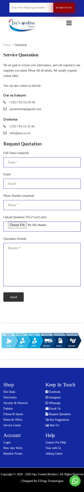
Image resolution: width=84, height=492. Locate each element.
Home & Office (12, 419)
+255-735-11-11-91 (22, 126)
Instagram (54, 397)
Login (7, 442)
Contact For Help (55, 442)
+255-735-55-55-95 (22, 102)
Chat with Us (53, 448)
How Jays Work (12, 448)
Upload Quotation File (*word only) (25, 217)
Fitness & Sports (13, 414)
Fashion (8, 408)
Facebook (54, 392)
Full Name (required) (16, 153)
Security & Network (15, 403)
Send (13, 297)
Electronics (10, 397)
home (7, 45)
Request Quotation (59, 414)
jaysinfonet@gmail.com (25, 109)
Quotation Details (14, 238)
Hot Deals (9, 392)
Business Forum (12, 453)
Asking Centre (53, 453)
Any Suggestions (58, 419)
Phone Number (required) (18, 195)
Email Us (54, 408)
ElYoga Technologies (50, 481)
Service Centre (12, 425)
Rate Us (54, 425)
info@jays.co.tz (19, 133)
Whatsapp (54, 403)
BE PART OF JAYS (64, 8)
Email (7, 174)
